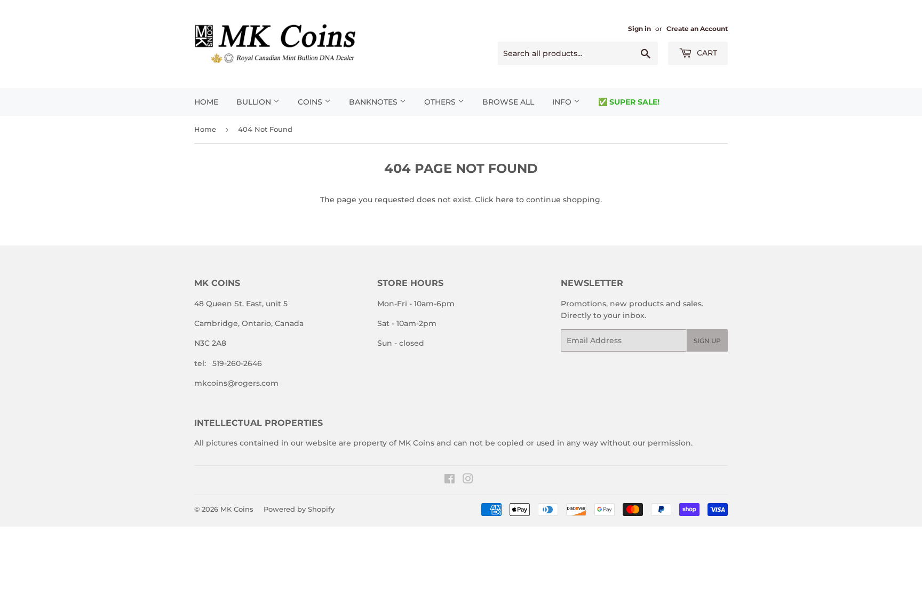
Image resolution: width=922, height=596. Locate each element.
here (505, 199)
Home (206, 102)
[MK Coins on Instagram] (468, 480)
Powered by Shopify (299, 509)
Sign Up (707, 341)
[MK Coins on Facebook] (449, 480)
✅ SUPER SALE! (628, 102)
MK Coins (236, 509)
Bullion (254, 102)
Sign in (639, 29)
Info (563, 102)
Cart (706, 53)
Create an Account (697, 29)
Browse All (508, 102)
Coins (311, 102)
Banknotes (374, 102)
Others (441, 102)
